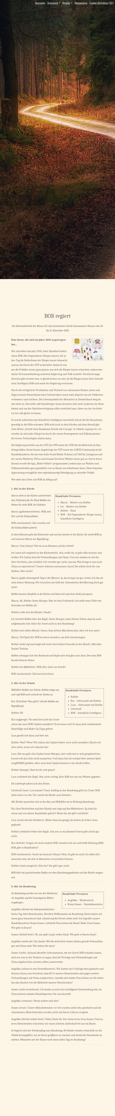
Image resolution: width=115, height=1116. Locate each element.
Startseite (40, 3)
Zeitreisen (52, 3)
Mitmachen (81, 3)
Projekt (66, 3)
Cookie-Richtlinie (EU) (101, 3)
